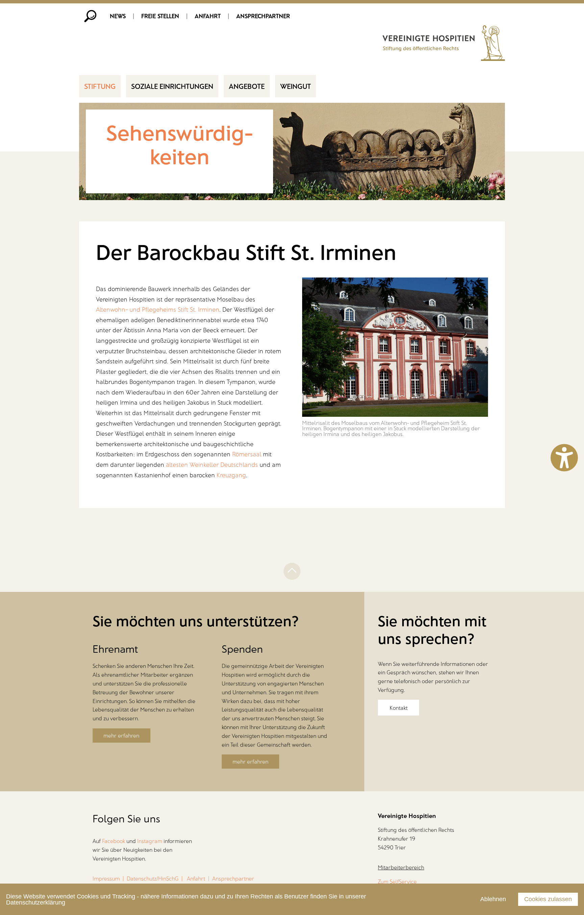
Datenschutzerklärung (35, 902)
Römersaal (246, 454)
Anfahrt (208, 16)
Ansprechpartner (263, 16)
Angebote (247, 85)
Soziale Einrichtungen (172, 85)
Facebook (113, 841)
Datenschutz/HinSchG (152, 878)
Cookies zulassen (548, 899)
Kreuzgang (231, 475)
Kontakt (399, 707)
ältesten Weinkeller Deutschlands (212, 464)
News (118, 16)
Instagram (149, 841)
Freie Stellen (160, 16)
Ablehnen (493, 899)
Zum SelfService (397, 881)
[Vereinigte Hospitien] (444, 58)
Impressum (106, 878)
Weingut (295, 85)
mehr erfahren (121, 735)
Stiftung (100, 85)
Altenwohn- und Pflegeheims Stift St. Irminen (157, 309)
